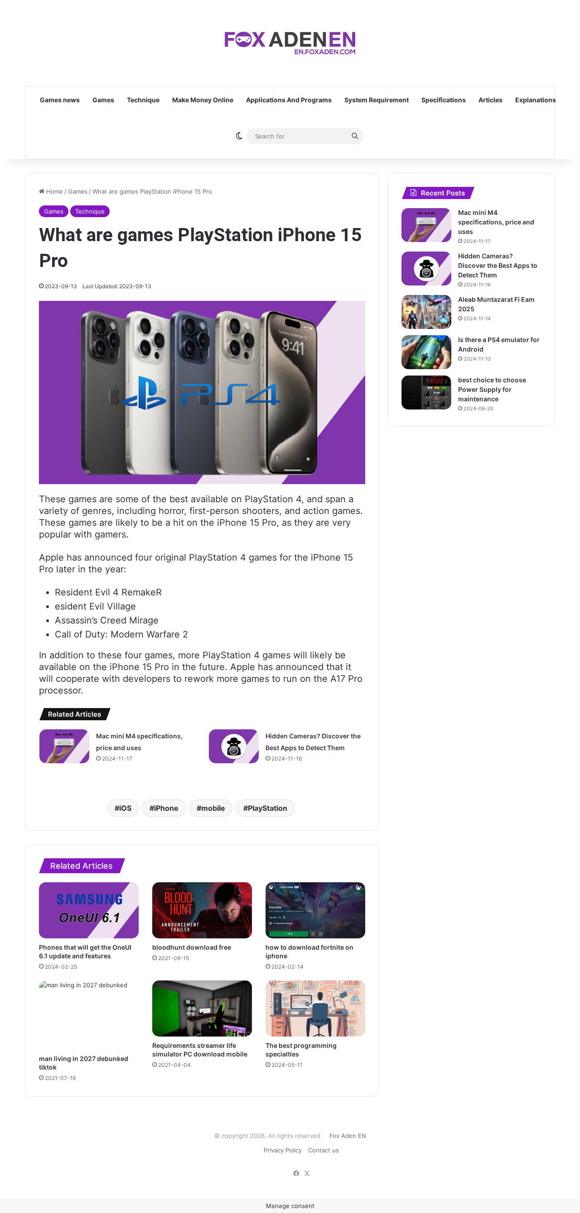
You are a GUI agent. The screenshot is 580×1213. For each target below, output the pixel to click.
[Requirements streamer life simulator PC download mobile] (202, 1008)
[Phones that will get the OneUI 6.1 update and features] (89, 910)
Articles (490, 100)
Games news (60, 100)
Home (53, 191)
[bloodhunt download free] (202, 910)
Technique (143, 100)
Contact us (323, 1150)
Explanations (535, 100)
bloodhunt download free (191, 947)
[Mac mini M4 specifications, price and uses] (64, 746)
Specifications (443, 100)
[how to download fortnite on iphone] (315, 910)
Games (103, 100)
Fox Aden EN (347, 1135)
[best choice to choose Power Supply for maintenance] (426, 392)
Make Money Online (202, 100)
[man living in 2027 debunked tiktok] (89, 1015)
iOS (125, 808)
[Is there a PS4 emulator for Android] (426, 352)
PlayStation (267, 808)
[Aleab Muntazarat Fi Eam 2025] (426, 312)
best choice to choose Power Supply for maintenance (492, 389)
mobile (213, 808)
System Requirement (376, 100)
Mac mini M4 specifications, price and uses (496, 222)
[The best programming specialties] (315, 1008)
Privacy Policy (283, 1150)
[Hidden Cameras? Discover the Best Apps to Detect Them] (234, 746)
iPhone (166, 808)
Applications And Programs (289, 100)
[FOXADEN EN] (290, 43)
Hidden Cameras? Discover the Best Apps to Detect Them (497, 265)
